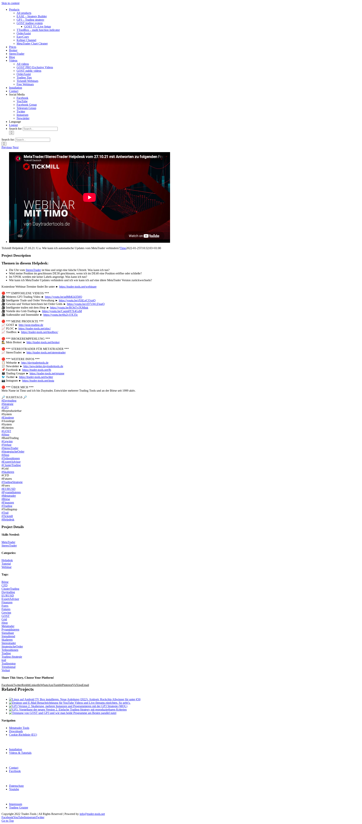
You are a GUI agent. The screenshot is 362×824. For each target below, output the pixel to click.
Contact (13, 767)
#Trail (5, 512)
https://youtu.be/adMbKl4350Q (63, 296)
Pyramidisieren (10, 629)
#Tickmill (7, 516)
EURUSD (8, 595)
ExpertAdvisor (10, 599)
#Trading (7, 505)
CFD (5, 585)
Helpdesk (7, 560)
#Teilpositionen (11, 458)
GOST (6, 616)
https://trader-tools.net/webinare (78, 286)
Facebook (15, 771)
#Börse (6, 499)
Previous (7, 147)
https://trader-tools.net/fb (36, 369)
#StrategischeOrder (13, 451)
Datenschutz (16, 785)
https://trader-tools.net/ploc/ (34, 328)
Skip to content (10, 3)
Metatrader (8, 626)
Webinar (7, 567)
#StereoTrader (10, 448)
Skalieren (7, 639)
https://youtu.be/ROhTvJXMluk (69, 307)
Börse (5, 582)
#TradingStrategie (12, 482)
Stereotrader (9, 643)
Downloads (16, 731)
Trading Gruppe (18, 807)
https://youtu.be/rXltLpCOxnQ (77, 300)
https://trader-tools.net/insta (38, 380)
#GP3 (5, 407)
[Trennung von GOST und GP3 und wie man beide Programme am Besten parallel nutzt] (62, 713)
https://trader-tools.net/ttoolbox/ (39, 332)
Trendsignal (8, 666)
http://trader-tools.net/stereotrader (46, 352)
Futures (6, 609)
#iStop (5, 434)
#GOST (6, 431)
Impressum (15, 804)
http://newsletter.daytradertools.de (43, 366)
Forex (5, 605)
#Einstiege (8, 417)
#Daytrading (9, 400)
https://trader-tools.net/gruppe (47, 373)
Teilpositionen (10, 649)
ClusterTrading (10, 588)
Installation (15, 749)
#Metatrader (9, 495)
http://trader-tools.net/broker (43, 342)
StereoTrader (33, 270)
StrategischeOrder (12, 646)
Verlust (6, 670)
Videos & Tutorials (20, 752)
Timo (123, 248)
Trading (6, 653)
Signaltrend (8, 636)
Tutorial (6, 563)
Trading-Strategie (12, 656)
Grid (4, 619)
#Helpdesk (8, 519)
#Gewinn (7, 441)
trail (4, 660)
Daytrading (8, 592)
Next (15, 147)
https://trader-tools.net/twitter (36, 377)
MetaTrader (8, 542)
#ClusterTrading (11, 465)
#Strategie (7, 404)
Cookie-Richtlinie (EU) (23, 734)
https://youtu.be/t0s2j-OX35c (60, 314)
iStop (5, 622)
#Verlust (6, 444)
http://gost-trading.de (31, 325)
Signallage (8, 633)
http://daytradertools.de (34, 362)
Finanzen (7, 602)
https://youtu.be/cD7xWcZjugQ (86, 304)
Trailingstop (9, 663)
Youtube (14, 789)
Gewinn (6, 612)
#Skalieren (8, 472)
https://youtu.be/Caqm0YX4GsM (62, 311)
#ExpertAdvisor (11, 461)
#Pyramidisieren (11, 492)
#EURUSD (8, 489)
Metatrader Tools (19, 727)
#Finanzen (8, 502)
